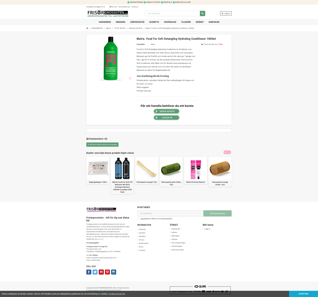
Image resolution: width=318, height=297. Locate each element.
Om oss (114, 7)
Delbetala (142, 229)
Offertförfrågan (177, 246)
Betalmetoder (143, 243)
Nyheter (174, 232)
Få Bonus (135, 7)
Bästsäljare (175, 236)
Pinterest (107, 272)
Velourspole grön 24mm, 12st (171, 183)
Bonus (141, 247)
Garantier (142, 233)
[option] (98, 175)
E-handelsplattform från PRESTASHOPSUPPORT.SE (103, 290)
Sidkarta (174, 239)
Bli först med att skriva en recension (102, 145)
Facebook (88, 272)
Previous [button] (225, 152)
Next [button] (229, 152)
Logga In (207, 229)
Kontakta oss (125, 7)
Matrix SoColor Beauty (195, 182)
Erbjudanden (176, 229)
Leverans (142, 250)
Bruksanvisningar (178, 250)
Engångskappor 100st (98, 182)
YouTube (101, 272)
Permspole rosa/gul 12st (147, 182)
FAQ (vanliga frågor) (178, 243)
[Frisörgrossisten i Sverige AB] (108, 13)
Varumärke (141, 44)
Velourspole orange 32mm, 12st (220, 183)
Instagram (113, 272)
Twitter (95, 272)
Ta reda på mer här (116, 294)
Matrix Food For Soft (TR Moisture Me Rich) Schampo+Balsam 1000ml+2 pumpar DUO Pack (122, 187)
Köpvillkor (142, 236)
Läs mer (100, 239)
